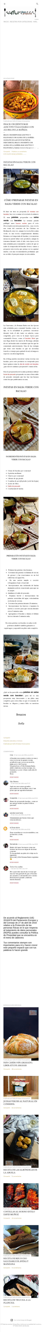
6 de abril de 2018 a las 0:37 (19, 868)
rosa (11, 755)
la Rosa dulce (15, 828)
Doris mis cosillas (16, 867)
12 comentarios (16, 1176)
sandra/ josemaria (16, 813)
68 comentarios (16, 1069)
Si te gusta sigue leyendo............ (14, 154)
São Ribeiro (14, 782)
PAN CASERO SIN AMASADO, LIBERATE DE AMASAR (18, 1064)
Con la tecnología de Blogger (23, 1320)
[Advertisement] (21, 51)
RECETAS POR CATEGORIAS (21, 22)
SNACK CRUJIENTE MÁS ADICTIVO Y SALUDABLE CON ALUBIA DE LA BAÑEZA (18, 127)
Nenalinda (13, 844)
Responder (14, 777)
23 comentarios (16, 1218)
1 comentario (16, 1306)
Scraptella (13, 798)
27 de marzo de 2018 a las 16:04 (23, 755)
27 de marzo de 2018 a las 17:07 (20, 783)
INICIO (6, 22)
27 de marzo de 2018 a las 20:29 (28, 798)
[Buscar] (37, 3)
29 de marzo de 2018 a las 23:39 (28, 844)
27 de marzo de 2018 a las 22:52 (20, 829)
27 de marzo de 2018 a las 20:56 (20, 815)
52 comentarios (16, 1108)
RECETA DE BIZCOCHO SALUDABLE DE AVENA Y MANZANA (15, 1261)
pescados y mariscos (16, 741)
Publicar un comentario (19, 151)
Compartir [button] (6, 151)
